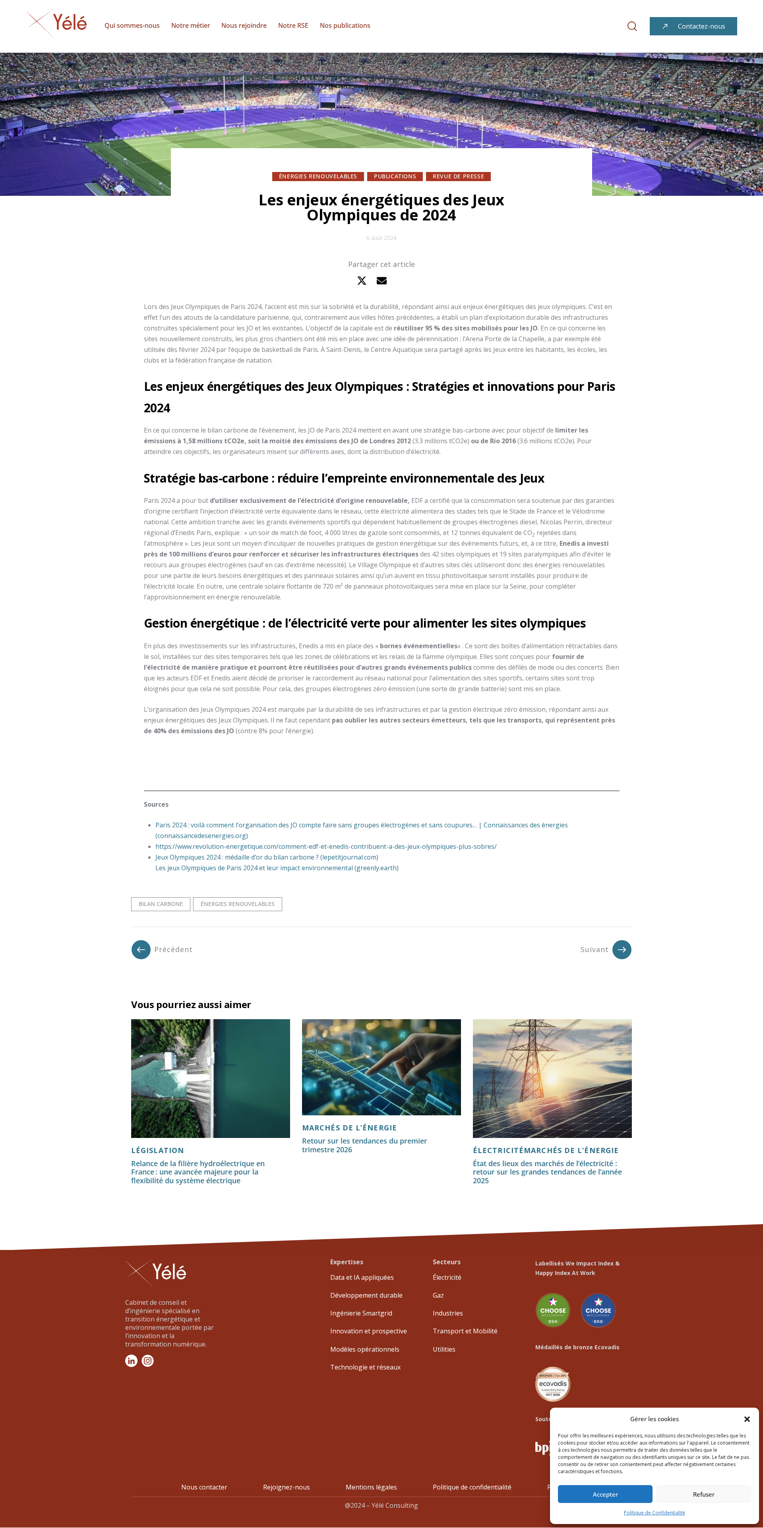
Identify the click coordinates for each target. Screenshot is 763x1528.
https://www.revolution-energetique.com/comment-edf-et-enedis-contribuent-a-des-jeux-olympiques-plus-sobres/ (326, 846)
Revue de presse (458, 176)
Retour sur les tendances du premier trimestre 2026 (364, 1145)
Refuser (704, 1494)
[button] (747, 1419)
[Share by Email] (382, 281)
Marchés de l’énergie (349, 1128)
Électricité (498, 1150)
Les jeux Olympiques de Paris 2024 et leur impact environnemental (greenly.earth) (277, 867)
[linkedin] (402, 281)
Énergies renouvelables (318, 176)
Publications (395, 176)
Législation (157, 1150)
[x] (362, 281)
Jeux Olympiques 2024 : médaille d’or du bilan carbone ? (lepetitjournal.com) (266, 857)
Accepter (605, 1494)
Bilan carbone (161, 904)
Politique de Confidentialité (654, 1512)
